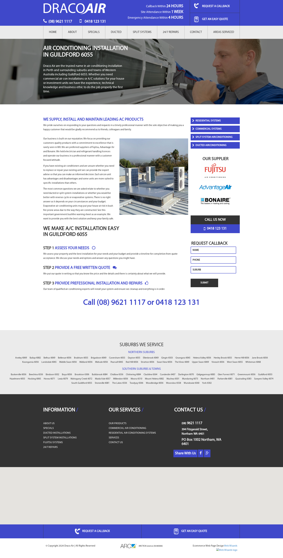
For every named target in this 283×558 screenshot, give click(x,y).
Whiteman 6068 (253, 362)
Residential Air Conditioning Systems (132, 433)
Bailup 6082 (35, 358)
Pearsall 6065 (117, 362)
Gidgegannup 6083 (206, 374)
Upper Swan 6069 (200, 362)
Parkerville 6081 (225, 379)
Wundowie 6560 (191, 383)
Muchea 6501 (173, 379)
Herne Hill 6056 (242, 358)
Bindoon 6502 (52, 374)
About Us (49, 423)
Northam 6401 (208, 379)
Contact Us (116, 442)
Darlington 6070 (186, 374)
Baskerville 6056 (18, 374)
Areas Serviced (223, 32)
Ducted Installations (57, 433)
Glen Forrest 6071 (226, 374)
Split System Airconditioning (214, 137)
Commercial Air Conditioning (127, 428)
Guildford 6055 (265, 374)
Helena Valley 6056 (202, 358)
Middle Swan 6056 (68, 362)
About (72, 32)
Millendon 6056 (120, 379)
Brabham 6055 (81, 358)
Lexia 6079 (63, 379)
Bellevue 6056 (64, 358)
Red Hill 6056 (132, 362)
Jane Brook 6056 (260, 358)
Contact (196, 32)
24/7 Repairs (171, 32)
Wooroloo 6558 (173, 383)
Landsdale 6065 (49, 362)
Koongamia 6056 (30, 362)
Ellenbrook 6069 (151, 358)
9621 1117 (192, 423)
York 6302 (207, 383)
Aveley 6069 (21, 358)
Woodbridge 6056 (154, 383)
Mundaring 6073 (190, 379)
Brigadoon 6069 (98, 358)
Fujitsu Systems (53, 442)
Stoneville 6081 (102, 383)
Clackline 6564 (150, 374)
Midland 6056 (85, 362)
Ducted (116, 32)
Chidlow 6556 (116, 374)
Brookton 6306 (82, 374)
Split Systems (142, 32)
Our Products (117, 423)
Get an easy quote (215, 19)
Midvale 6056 (101, 362)
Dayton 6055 (134, 358)
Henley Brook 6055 (223, 358)
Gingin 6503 (167, 358)
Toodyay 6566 (136, 383)
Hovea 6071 (49, 379)
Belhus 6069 (49, 358)
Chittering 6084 (133, 374)
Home (53, 32)
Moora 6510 (136, 379)
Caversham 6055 (117, 358)
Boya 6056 (67, 374)
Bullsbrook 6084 (99, 374)
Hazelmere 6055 (17, 379)
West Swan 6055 (235, 362)
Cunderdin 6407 (167, 374)
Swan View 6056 (164, 362)
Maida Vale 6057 (102, 379)
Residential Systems (208, 120)
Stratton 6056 (147, 362)
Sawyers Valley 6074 (263, 379)
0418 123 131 (95, 22)
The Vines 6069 (182, 362)
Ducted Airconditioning (211, 145)
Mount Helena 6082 (154, 379)
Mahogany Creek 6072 (81, 379)
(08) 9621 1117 (60, 22)
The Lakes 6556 (119, 383)
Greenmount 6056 (246, 374)
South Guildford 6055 (81, 383)
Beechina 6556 (36, 374)
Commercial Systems (209, 129)
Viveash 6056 (218, 362)
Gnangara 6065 (183, 358)
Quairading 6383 (243, 379)
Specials (94, 32)
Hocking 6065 (34, 379)
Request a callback (216, 6)
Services (114, 437)
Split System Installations (60, 437)
